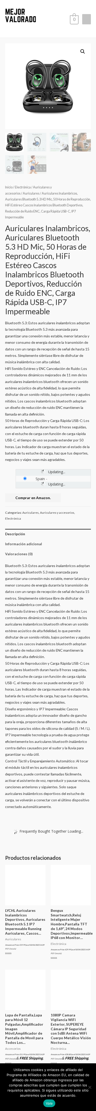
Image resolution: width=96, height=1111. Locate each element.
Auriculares (31, 193)
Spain (40, 478)
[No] (89, 1087)
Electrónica (23, 187)
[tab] (48, 534)
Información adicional (23, 544)
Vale (49, 1103)
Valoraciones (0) (19, 554)
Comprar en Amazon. (33, 498)
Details (12, 949)
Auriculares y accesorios (57, 512)
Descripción (15, 534)
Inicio (9, 187)
